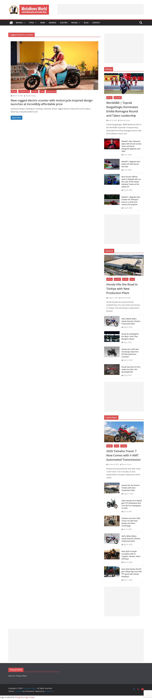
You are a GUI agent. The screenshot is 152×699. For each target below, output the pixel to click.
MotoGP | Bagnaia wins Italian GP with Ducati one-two (130, 164)
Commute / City (24, 91)
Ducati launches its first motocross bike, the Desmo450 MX (130, 369)
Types (31, 22)
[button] (24, 22)
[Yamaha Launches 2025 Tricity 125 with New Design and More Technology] (112, 524)
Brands (19, 22)
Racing (74, 22)
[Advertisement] (100, 9)
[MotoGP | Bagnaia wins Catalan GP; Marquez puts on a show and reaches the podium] (112, 202)
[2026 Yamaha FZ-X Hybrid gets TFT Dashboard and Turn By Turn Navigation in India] (112, 506)
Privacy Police (21, 676)
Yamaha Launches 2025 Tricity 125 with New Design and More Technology (130, 522)
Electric (64, 22)
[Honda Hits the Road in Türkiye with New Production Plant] (124, 265)
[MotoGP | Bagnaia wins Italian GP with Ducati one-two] (112, 166)
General (52, 22)
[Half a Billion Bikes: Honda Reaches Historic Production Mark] (112, 323)
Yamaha (123, 446)
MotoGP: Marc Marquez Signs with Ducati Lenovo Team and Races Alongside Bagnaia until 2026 (131, 146)
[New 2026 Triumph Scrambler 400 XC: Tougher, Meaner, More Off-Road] (112, 557)
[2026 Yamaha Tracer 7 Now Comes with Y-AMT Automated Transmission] (124, 432)
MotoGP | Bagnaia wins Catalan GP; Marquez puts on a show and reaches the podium (130, 201)
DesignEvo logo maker (25, 697)
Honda (125, 279)
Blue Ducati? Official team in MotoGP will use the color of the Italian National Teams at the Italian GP (131, 182)
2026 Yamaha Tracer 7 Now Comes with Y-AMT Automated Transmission (123, 455)
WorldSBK (118, 97)
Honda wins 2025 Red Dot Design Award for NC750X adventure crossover (130, 353)
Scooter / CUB (51, 91)
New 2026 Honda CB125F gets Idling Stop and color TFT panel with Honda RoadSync (131, 573)
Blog (86, 22)
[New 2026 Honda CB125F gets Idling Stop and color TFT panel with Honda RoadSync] (112, 574)
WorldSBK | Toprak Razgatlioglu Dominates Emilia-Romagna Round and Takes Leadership (122, 109)
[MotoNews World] (11, 23)
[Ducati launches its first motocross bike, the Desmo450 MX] (112, 371)
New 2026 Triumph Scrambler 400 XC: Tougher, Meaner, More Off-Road (130, 555)
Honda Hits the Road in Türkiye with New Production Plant (122, 288)
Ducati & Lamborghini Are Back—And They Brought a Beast (130, 336)
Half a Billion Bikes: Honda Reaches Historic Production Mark (130, 321)
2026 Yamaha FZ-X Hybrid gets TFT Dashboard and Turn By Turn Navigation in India (131, 504)
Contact (96, 22)
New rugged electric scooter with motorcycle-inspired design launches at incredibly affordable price (52, 102)
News (42, 22)
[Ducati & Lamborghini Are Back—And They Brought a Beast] (112, 338)
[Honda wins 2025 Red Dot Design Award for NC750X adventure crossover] (112, 355)
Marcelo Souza (31, 96)
